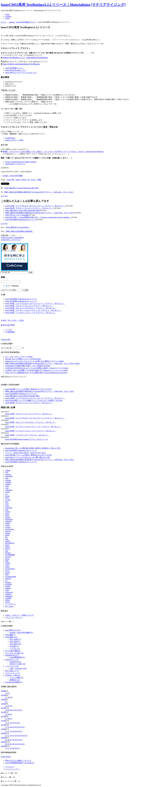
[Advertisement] (26, 32)
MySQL (8, 557)
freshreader (9, 519)
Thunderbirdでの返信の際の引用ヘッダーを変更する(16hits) (27, 366)
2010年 (3, 729)
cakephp (8, 480)
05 (6, 702)
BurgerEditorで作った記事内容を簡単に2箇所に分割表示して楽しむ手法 (32, 448)
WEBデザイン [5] (12, 660)
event (7, 506)
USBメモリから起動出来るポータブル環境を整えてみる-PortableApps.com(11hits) (36, 373)
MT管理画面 (10, 555)
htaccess (8, 531)
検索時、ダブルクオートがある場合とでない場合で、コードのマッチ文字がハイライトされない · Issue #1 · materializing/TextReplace (53, 151)
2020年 (3, 691)
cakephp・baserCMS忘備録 (13, 176)
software (8, 578)
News (7, 559)
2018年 (3, 699)
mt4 (6, 551)
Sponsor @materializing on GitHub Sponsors (20, 162)
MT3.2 (7, 547)
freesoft (7, 517)
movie (7, 545)
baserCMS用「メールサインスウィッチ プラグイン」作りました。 (30, 313)
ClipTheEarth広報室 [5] (13, 682)
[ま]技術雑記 (10, 332)
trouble (7, 586)
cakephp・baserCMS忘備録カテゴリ (22, 22)
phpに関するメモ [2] (13, 630)
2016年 (3, 704)
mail (6, 539)
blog (6, 478)
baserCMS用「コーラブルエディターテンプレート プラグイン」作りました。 (35, 206)
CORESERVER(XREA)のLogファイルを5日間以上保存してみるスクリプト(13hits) (36, 368)
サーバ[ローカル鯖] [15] (14, 653)
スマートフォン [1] (12, 673)
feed (6, 510)
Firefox (7, 512)
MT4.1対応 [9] (15, 642)
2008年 (3, 738)
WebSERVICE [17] (12, 655)
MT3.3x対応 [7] (15, 639)
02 (11, 706)
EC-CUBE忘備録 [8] (12, 651)
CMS (7, 486)
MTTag (7, 553)
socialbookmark (10, 576)
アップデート (10, 604)
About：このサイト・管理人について (19, 615)
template (8, 582)
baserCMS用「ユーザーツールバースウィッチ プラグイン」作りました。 (33, 310)
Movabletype (9, 543)
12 (6, 693)
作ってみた (32, 180)
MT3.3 (7, 549)
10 (8, 697)
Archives (8, 16)
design (7, 496)
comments (8, 490)
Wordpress (9, 596)
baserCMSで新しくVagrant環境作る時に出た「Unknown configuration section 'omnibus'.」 (38, 217)
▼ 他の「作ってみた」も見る (12, 320)
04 (13, 710)
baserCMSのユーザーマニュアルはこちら (21, 72)
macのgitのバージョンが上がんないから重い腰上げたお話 (27, 457)
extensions (8, 508)
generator (8, 521)
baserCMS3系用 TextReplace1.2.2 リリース (21, 301)
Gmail (7, 525)
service (7, 573)
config (7, 492)
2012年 (3, 721)
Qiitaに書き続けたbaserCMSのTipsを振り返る (21, 188)
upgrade (8, 588)
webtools (8, 594)
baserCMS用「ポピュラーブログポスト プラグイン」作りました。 (30, 308)
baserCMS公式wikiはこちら (15, 70)
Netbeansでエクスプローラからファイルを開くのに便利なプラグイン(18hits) (34, 361)
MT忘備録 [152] (11, 637)
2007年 (3, 742)
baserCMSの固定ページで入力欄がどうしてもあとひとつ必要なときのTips (33, 400)
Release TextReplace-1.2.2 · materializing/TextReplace (25, 57)
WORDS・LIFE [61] (12, 675)
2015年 (3, 708)
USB (7, 590)
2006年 (3, 746)
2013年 (3, 716)
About (7, 14)
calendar (8, 482)
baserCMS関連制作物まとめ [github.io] (19, 763)
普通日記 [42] (15, 680)
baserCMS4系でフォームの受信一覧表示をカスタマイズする (28, 389)
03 (8, 706)
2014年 (3, 712)
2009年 (3, 733)
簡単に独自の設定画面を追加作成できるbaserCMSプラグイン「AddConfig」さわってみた (38, 192)
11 (8, 723)
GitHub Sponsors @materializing (12, 237)
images (7, 533)
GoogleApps (9, 529)
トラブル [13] (15, 648)
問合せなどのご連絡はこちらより (18, 760)
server (7, 571)
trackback (8, 584)
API (6, 472)
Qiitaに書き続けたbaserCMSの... (18, 227)
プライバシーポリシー (14, 617)
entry (7, 502)
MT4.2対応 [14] (15, 644)
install (7, 535)
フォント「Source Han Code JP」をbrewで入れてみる (25, 453)
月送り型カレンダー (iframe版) (17, 215)
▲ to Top (4, 196)
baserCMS (10, 180)
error (6, 504)
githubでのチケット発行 (14, 140)
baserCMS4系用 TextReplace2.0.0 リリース (21, 220)
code (6, 488)
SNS (6, 575)
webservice (9, 592)
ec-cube (8, 500)
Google (7, 527)
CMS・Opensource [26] (18, 668)
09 (11, 697)
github (18, 180)
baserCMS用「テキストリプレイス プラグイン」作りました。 (29, 208)
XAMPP (8, 598)
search (7, 567)
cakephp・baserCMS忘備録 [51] (21, 632)
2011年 (3, 725)
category (8, 484)
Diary (7, 498)
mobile (7, 541)
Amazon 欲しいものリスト (15, 164)
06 (16, 735)
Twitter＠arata (10, 138)
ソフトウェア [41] (12, 666)
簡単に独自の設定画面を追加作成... (19, 231)
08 (11, 710)
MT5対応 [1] (14, 646)
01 (8, 693)
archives (8, 474)
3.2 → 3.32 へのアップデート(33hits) (19, 357)
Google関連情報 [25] (17, 657)
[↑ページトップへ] (12, 769)
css (6, 494)
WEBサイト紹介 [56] (17, 664)
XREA (7, 600)
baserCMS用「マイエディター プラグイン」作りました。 (27, 435)
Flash (7, 513)
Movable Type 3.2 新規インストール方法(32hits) (23, 359)
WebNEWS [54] (15, 662)
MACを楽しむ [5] (12, 671)
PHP (6, 561)
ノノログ (8, 330)
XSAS (7, 602)
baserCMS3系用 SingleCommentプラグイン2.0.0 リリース (26, 439)
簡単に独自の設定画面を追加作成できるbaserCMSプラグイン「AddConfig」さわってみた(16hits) (42, 363)
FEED (7, 18)
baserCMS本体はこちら (14, 68)
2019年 (3, 695)
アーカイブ (9, 767)
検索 (39, 180)
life (6, 537)
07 (13, 723)
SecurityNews (10, 569)
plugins (23, 180)
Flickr (7, 515)
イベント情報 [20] (16, 677)
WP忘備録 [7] (10, 635)
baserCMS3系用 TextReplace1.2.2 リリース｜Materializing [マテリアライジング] (63, 5)
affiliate (7, 470)
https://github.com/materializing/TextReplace (21, 64)
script (7, 565)
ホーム (3, 22)
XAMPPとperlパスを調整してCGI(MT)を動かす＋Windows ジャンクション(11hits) (36, 370)
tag (6, 580)
